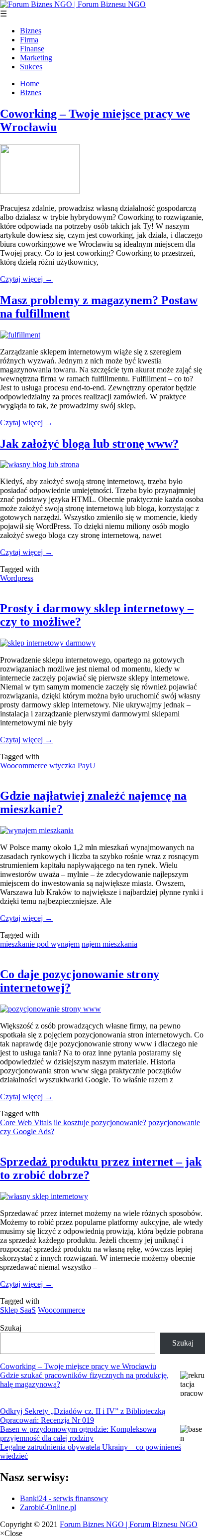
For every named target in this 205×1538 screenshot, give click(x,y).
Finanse (32, 48)
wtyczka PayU (72, 765)
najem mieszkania (109, 944)
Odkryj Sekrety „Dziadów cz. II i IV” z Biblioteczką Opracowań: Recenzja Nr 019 (82, 1415)
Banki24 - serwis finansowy (64, 1498)
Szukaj (10, 1328)
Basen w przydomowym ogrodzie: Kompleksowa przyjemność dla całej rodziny (78, 1433)
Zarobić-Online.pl (48, 1507)
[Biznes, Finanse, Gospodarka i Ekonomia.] (73, 4)
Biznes (30, 30)
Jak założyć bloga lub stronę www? (89, 443)
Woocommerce (23, 765)
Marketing (36, 57)
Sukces (31, 66)
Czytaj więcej (26, 279)
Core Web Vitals (26, 1122)
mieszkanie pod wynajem (40, 944)
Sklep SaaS (18, 1310)
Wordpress (16, 578)
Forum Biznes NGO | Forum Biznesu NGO (129, 1524)
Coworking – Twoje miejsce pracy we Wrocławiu (78, 1366)
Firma (29, 39)
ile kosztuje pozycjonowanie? (100, 1122)
